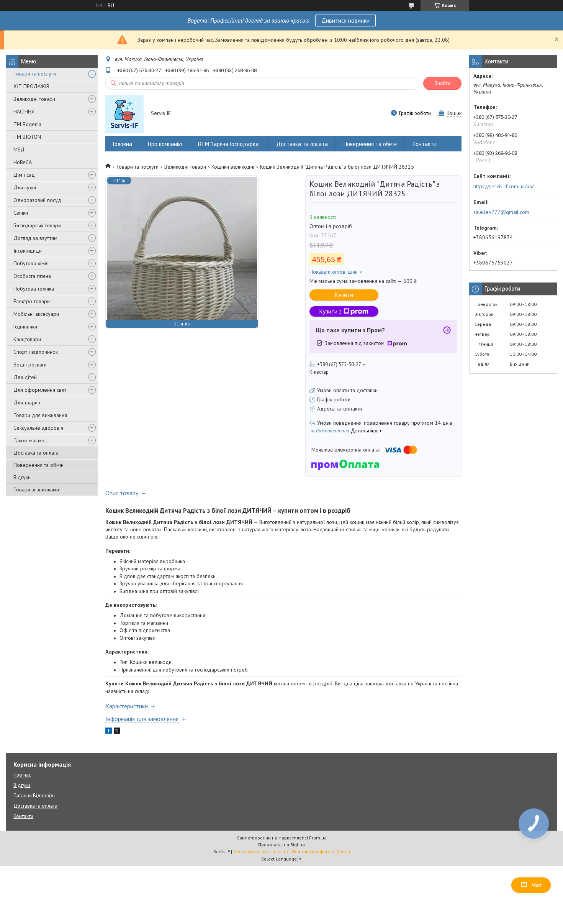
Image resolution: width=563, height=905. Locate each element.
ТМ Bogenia (27, 124)
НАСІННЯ (23, 111)
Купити (344, 294)
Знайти (442, 83)
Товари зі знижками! (37, 489)
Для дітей (25, 377)
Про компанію (165, 144)
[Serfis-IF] (124, 113)
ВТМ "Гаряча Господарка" (229, 144)
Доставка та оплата (36, 452)
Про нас (22, 775)
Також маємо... (31, 440)
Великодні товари (34, 98)
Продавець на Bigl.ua (281, 845)
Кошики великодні (232, 166)
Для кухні (24, 187)
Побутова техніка (33, 288)
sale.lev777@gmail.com (501, 212)
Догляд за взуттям (35, 238)
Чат (537, 885)
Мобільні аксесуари (36, 313)
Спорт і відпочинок (35, 351)
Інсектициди (27, 250)
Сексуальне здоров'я (38, 427)
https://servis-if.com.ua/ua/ (503, 186)
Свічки (20, 212)
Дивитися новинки (345, 20)
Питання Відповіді (34, 795)
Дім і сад (24, 174)
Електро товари (31, 301)
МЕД (19, 149)
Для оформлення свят (39, 389)
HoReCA (22, 162)
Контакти (424, 144)
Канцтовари (27, 339)
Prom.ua (318, 838)
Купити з (330, 311)
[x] (117, 731)
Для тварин (26, 402)
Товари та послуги (34, 73)
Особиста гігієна (32, 276)
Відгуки (22, 477)
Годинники (25, 326)
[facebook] (108, 731)
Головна (122, 144)
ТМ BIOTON (27, 136)
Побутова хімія (31, 263)
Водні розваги (30, 364)
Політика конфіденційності (321, 851)
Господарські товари (37, 225)
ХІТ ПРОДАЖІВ (31, 86)
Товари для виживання (40, 415)
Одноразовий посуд (37, 200)
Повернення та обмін (38, 465)
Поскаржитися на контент (260, 851)
